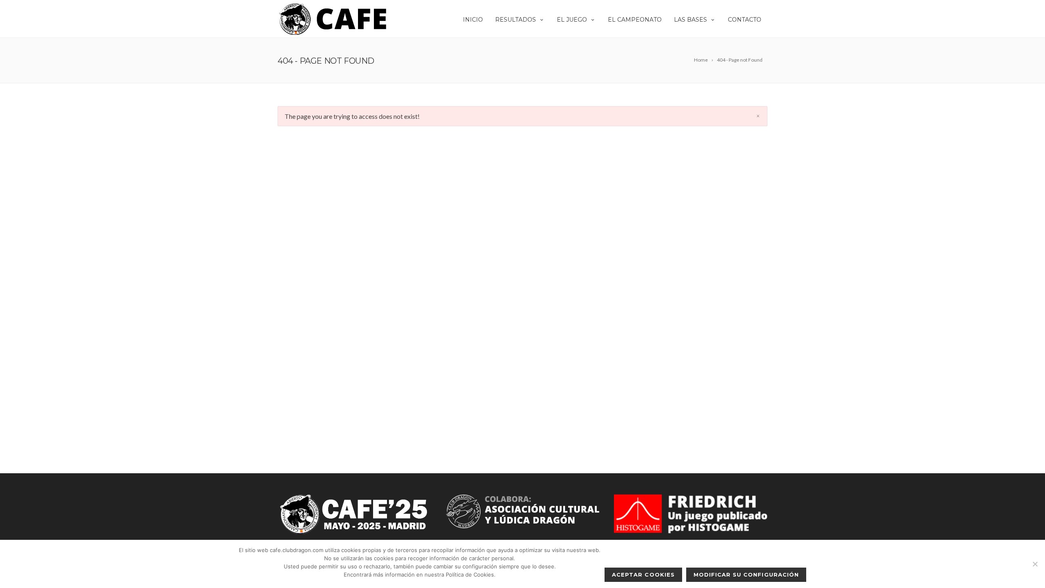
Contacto (744, 19)
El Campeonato (635, 19)
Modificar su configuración (746, 574)
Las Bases (690, 19)
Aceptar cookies (643, 574)
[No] (1035, 564)
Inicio (473, 19)
